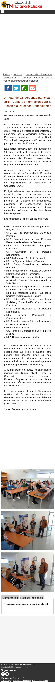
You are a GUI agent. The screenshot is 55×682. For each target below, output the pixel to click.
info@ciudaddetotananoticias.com (15, 667)
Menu (27, 12)
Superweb (17, 678)
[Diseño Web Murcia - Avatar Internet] (23, 678)
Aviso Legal (6, 681)
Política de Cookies (40, 681)
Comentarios (10, 597)
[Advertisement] (27, 42)
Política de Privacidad (22, 681)
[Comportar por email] (32, 89)
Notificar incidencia (31, 597)
